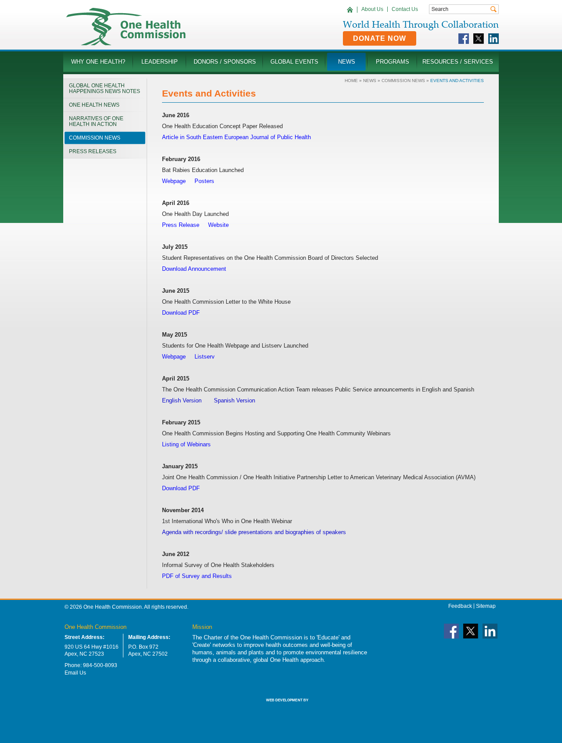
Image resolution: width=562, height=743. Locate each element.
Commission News (403, 80)
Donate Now (379, 38)
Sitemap (486, 606)
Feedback (460, 606)
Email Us (75, 673)
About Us (372, 9)
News (369, 80)
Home (351, 80)
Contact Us (405, 9)
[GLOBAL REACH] (281, 706)
